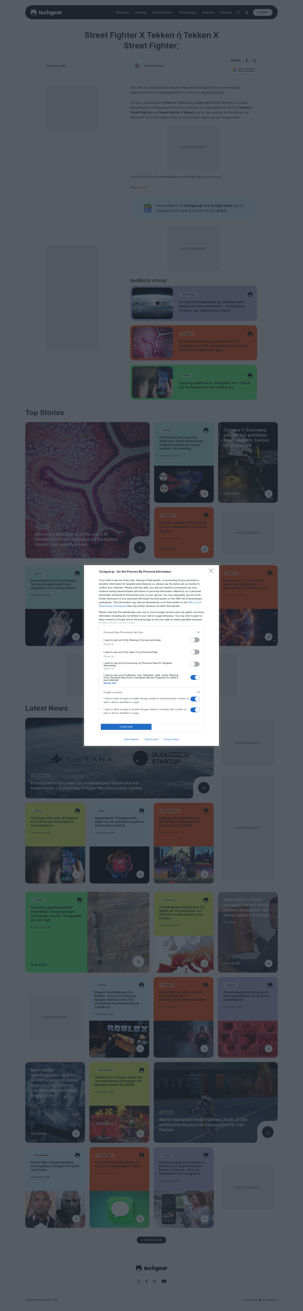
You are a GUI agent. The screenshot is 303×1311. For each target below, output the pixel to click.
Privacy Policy (171, 739)
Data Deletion (131, 739)
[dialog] (151, 655)
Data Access (151, 739)
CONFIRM (126, 727)
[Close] (212, 572)
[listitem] (151, 632)
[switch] (195, 640)
